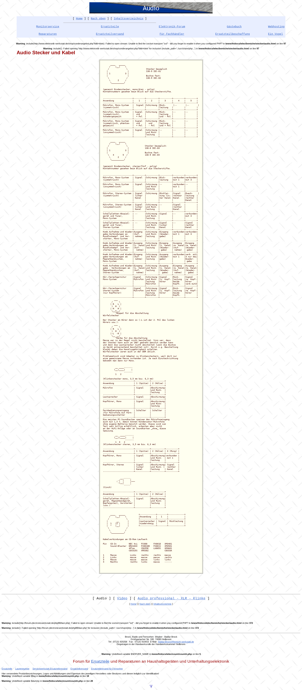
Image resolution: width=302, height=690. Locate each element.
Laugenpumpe (22, 668)
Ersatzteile (110, 26)
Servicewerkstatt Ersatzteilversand (49, 668)
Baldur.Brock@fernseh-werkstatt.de (176, 641)
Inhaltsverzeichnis (128, 18)
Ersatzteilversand (110, 34)
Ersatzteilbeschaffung (232, 34)
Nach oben (98, 18)
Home (79, 18)
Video (122, 598)
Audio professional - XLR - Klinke (171, 598)
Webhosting (276, 26)
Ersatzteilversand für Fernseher (107, 668)
